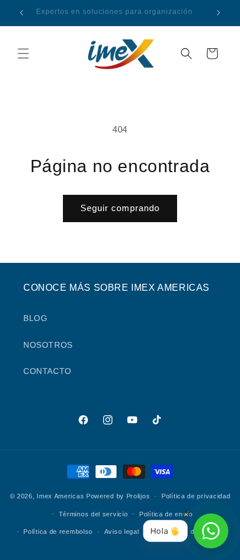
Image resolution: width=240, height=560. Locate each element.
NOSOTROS (48, 344)
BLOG (35, 318)
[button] (23, 53)
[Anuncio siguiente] (218, 13)
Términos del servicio (93, 514)
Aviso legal (121, 531)
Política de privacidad (195, 496)
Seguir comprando (120, 208)
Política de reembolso (58, 531)
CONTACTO (47, 371)
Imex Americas (60, 496)
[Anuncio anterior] (21, 13)
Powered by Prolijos (118, 496)
